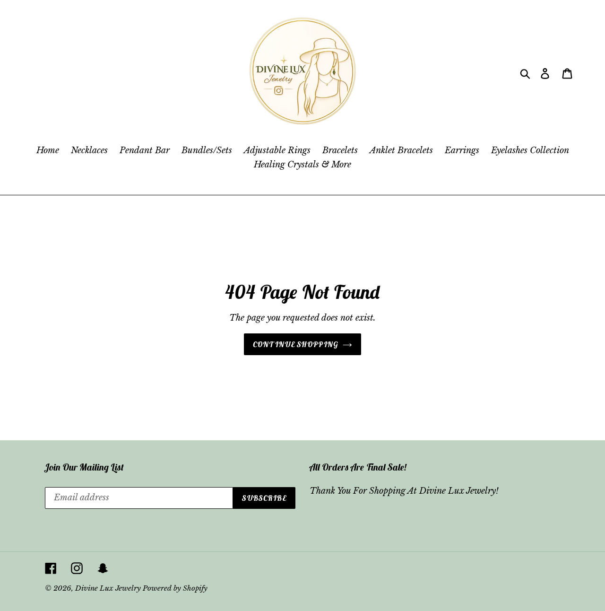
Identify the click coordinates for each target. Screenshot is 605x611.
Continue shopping (295, 344)
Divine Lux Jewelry (109, 588)
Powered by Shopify (175, 588)
